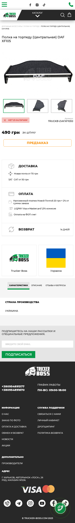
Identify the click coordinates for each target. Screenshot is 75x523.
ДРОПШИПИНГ (46, 426)
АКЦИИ (6, 445)
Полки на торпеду (32, 26)
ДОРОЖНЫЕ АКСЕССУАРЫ (12, 26)
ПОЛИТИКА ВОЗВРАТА (50, 433)
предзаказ (37, 143)
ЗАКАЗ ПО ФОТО (11, 420)
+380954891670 (13, 389)
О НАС (5, 414)
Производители (12, 463)
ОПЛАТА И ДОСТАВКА (14, 426)
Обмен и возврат (13, 433)
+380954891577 (13, 386)
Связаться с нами (49, 414)
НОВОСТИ (7, 439)
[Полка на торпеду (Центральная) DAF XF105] (37, 74)
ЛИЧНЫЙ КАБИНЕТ (48, 420)
